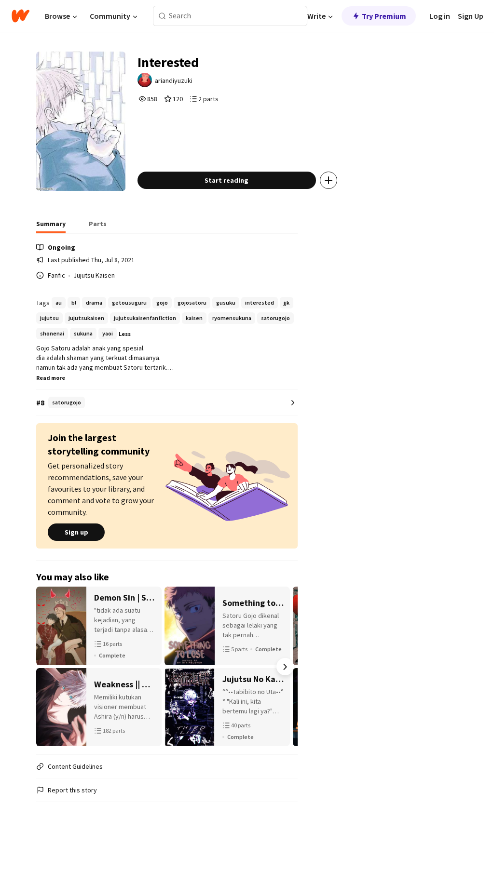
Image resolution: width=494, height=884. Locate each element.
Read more (50, 377)
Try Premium (384, 16)
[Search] (162, 16)
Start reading (226, 180)
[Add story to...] (328, 180)
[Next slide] (285, 666)
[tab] (51, 226)
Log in (439, 16)
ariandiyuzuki (173, 80)
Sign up (76, 532)
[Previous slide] (48, 666)
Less (125, 333)
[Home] (20, 16)
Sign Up (470, 16)
